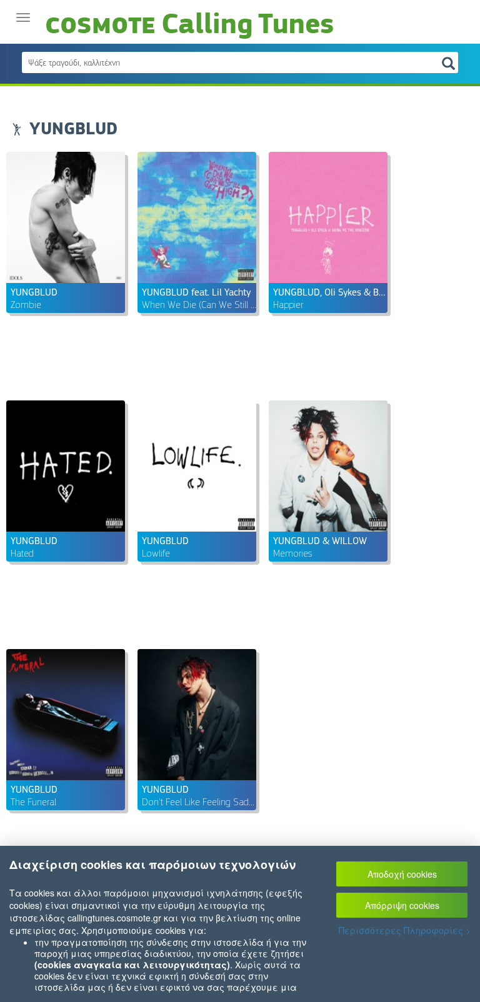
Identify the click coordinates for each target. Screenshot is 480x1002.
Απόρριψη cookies (402, 905)
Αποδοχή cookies (402, 874)
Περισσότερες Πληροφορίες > (405, 930)
